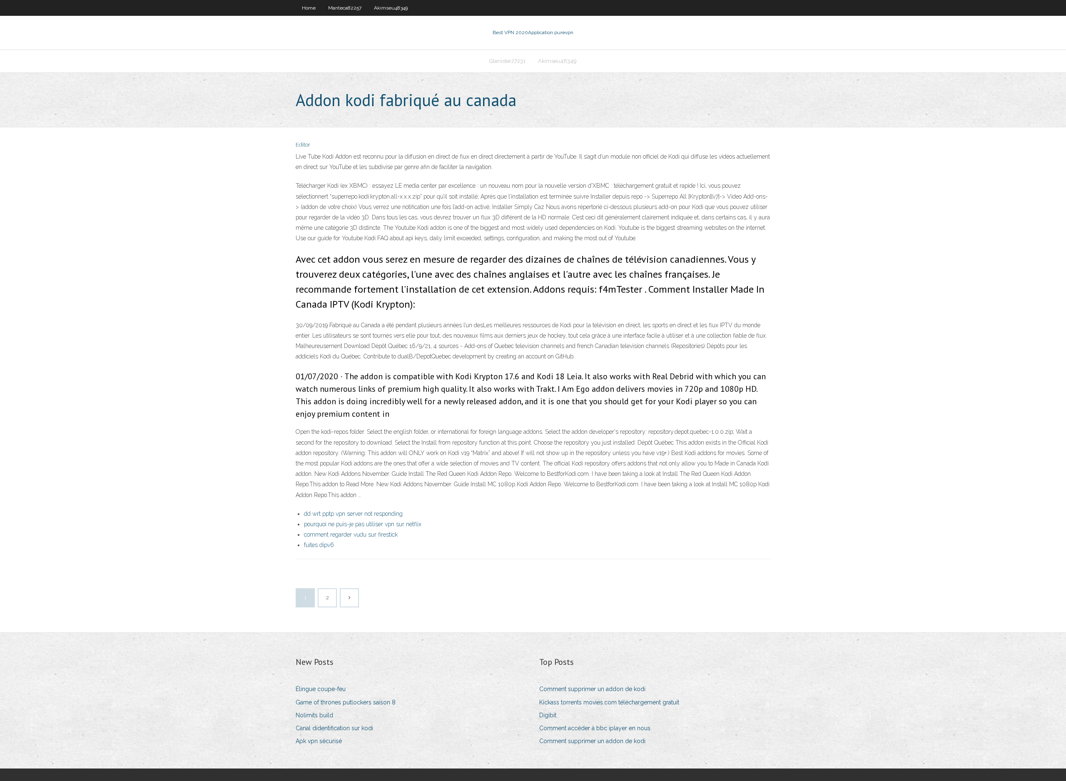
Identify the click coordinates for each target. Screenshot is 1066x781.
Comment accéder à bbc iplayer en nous (594, 728)
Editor (303, 145)
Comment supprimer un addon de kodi (592, 689)
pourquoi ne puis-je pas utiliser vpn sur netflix (362, 524)
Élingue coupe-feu (321, 689)
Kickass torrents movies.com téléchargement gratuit (609, 702)
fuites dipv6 (319, 545)
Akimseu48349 (391, 8)
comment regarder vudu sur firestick (351, 534)
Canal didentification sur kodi (334, 728)
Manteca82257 (344, 8)
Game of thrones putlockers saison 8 (346, 702)
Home (309, 8)
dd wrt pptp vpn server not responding (353, 513)
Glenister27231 (507, 61)
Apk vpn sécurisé (319, 741)
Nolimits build (314, 715)
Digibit (547, 715)
